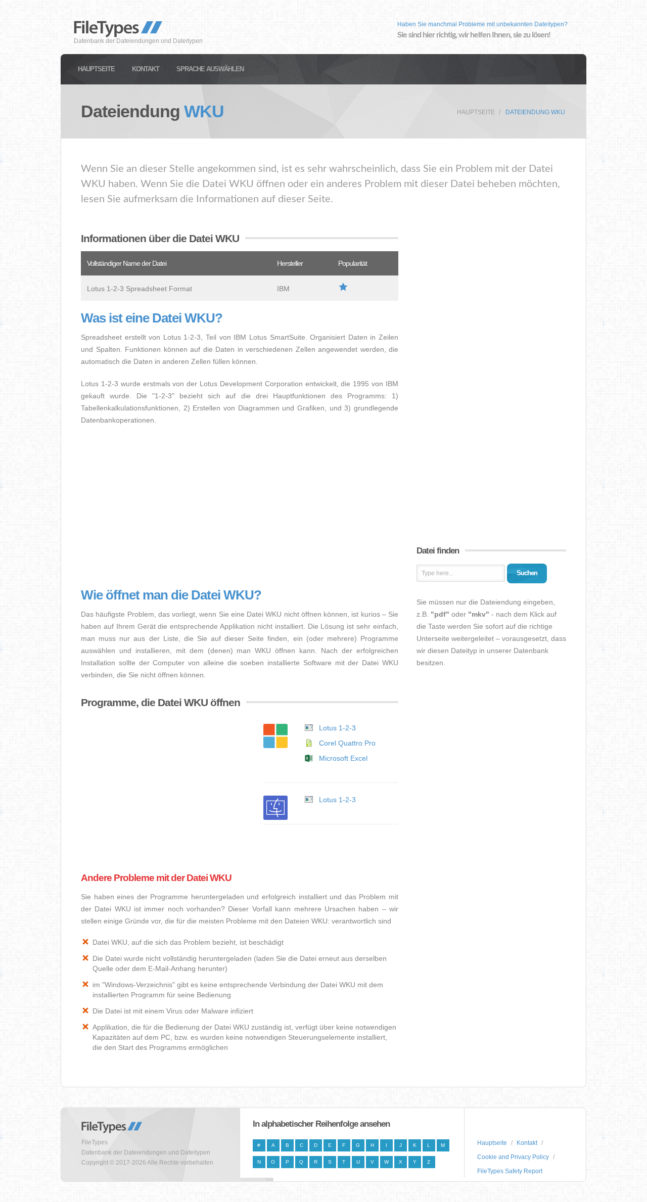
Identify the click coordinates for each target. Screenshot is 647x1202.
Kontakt (145, 69)
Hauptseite (96, 69)
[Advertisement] (239, 507)
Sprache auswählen (210, 69)
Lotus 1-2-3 (337, 728)
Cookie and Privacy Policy (513, 1157)
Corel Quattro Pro (347, 743)
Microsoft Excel (343, 758)
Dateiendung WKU (535, 112)
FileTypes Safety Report (509, 1171)
